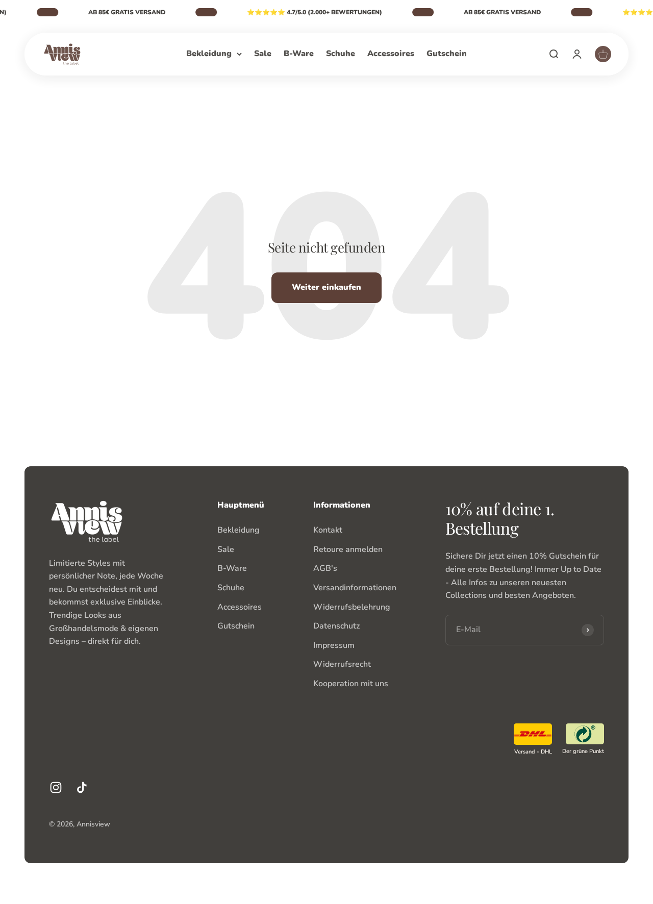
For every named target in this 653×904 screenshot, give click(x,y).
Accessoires (390, 53)
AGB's (325, 568)
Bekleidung (209, 53)
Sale (262, 53)
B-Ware (299, 53)
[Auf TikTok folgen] (82, 787)
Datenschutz (336, 626)
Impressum (334, 645)
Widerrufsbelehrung (351, 607)
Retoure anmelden (348, 549)
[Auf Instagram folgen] (56, 787)
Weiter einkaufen (326, 287)
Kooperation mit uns (350, 683)
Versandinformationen (354, 587)
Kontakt (327, 530)
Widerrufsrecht (342, 664)
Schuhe (340, 53)
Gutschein (446, 53)
